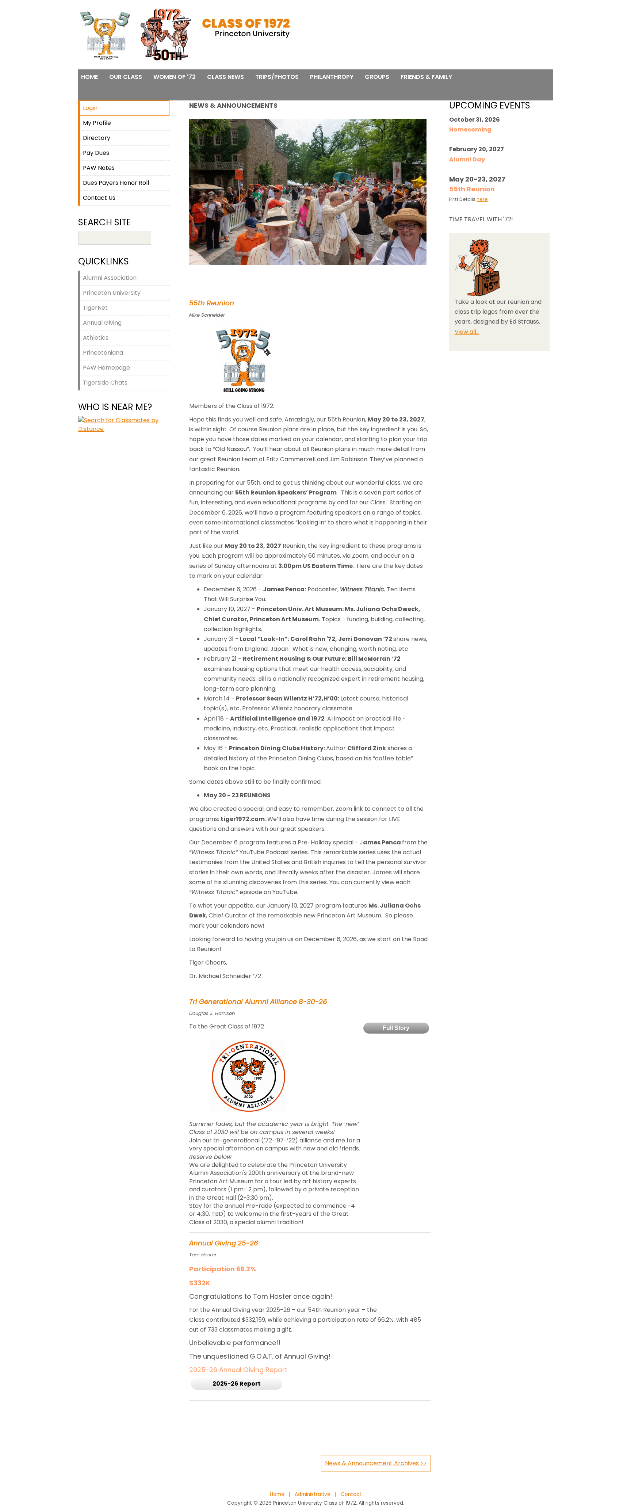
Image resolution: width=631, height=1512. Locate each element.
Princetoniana (103, 352)
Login (90, 108)
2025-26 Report (237, 1383)
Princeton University (112, 293)
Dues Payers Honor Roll (116, 183)
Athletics (95, 337)
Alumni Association (110, 278)
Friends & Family (426, 77)
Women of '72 (174, 77)
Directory (96, 138)
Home (89, 77)
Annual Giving (102, 322)
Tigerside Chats (105, 382)
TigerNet (95, 307)
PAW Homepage (106, 367)
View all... (467, 332)
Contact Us (99, 198)
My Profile (97, 123)
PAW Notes (99, 168)
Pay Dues (96, 153)
